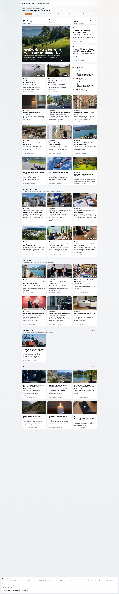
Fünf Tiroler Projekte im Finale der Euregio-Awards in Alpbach (59, 244)
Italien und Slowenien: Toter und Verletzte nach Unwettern (58, 417)
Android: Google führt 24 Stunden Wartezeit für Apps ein (84, 419)
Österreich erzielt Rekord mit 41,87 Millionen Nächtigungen (33, 282)
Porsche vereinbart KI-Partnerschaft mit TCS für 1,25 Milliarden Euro (59, 314)
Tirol (65, 13)
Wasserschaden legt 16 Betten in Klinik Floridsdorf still (58, 143)
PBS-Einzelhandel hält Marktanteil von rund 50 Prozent (84, 280)
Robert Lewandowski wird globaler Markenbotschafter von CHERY (33, 314)
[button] (34, 21)
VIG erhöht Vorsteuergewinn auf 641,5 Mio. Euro (83, 211)
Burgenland (90, 13)
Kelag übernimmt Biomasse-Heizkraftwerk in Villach (31, 244)
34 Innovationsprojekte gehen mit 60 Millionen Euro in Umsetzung (33, 211)
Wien (35, 13)
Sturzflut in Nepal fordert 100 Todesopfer (31, 113)
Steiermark (59, 13)
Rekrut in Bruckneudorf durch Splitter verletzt (57, 81)
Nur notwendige (16, 590)
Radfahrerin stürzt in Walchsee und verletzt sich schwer (33, 173)
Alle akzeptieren (6, 590)
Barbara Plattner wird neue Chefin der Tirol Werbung (84, 244)
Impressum (16, 587)
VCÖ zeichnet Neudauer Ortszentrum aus (82, 31)
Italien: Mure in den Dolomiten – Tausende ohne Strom (32, 417)
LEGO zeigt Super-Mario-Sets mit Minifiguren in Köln (83, 175)
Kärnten (70, 13)
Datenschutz (10, 587)
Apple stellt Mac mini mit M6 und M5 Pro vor (84, 314)
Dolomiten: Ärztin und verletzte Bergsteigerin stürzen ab (58, 386)
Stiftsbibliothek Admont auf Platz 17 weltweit (84, 113)
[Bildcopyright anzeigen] (70, 169)
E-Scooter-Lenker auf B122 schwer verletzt (59, 173)
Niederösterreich (42, 13)
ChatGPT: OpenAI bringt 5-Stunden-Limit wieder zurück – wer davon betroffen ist (33, 387)
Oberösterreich (51, 13)
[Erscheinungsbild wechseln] (96, 3)
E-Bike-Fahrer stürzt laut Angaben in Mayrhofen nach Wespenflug (59, 113)
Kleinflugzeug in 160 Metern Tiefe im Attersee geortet (84, 143)
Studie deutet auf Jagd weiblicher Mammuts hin (33, 143)
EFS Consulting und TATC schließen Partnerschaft (59, 282)
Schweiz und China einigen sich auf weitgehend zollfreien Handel (33, 350)
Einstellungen (25, 590)
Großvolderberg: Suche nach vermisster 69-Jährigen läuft (43, 51)
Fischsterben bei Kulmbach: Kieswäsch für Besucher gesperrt (84, 386)
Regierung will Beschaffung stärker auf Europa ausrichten (59, 211)
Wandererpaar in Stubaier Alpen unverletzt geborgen (32, 81)
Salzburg (76, 13)
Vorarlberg (83, 13)
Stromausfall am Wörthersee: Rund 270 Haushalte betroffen (84, 50)
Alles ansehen (92, 330)
